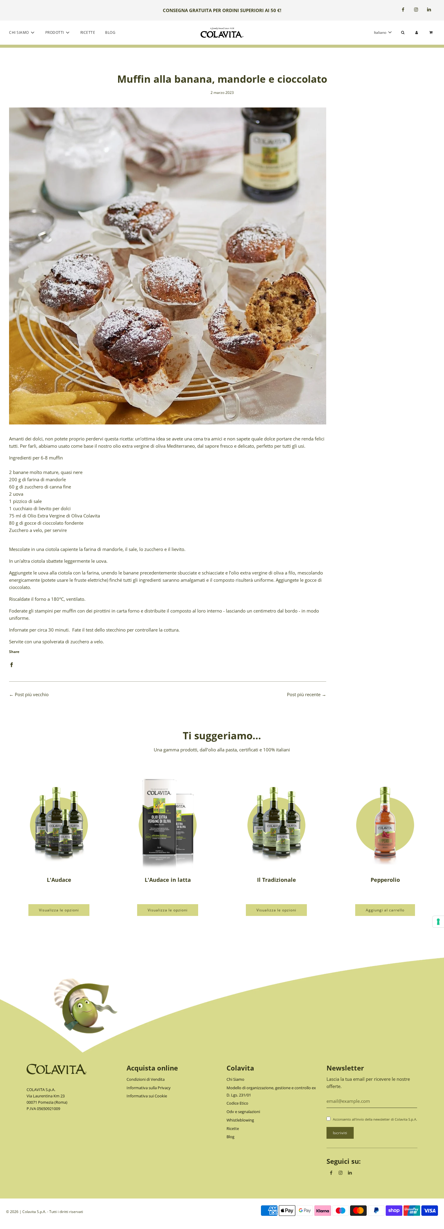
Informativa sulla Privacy (149, 1087)
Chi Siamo (235, 1079)
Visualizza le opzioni (59, 910)
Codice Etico (237, 1103)
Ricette (87, 32)
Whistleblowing (240, 1120)
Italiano (380, 32)
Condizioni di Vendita (146, 1079)
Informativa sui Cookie (147, 1096)
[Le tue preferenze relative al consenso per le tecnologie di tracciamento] (438, 921)
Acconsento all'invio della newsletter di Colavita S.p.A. (375, 1119)
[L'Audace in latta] (167, 821)
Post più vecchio (32, 694)
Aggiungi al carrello (385, 910)
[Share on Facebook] (11, 664)
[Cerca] (403, 32)
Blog (110, 32)
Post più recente (303, 694)
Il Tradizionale (276, 879)
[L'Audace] (59, 821)
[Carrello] (431, 32)
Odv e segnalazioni (243, 1111)
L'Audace (59, 879)
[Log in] (417, 32)
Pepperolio (385, 879)
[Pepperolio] (385, 821)
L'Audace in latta (168, 879)
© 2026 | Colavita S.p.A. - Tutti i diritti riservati (44, 1211)
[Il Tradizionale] (276, 821)
